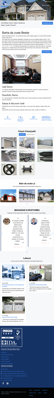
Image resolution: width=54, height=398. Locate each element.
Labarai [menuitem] (28, 8)
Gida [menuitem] (21, 5)
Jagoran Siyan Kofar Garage (9, 317)
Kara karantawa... (47, 51)
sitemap (31, 395)
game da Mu (37, 390)
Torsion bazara (5, 357)
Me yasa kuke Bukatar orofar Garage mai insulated (13, 285)
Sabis (39, 393)
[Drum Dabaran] (9, 169)
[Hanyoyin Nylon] (27, 169)
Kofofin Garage (5, 359)
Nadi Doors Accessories (7, 354)
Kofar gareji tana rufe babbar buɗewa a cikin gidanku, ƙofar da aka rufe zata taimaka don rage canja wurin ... (13, 290)
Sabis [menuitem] (21, 8)
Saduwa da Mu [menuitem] (35, 8)
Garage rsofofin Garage (7, 363)
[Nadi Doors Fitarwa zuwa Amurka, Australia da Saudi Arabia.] (8, 195)
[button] (52, 233)
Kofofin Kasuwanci (5, 361)
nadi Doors (4, 352)
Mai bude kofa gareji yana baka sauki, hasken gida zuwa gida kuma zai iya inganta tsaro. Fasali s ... (40, 288)
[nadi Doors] (9, 143)
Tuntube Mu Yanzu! (47, 23)
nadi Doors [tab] (22, 134)
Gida (30, 390)
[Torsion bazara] (45, 156)
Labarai (45, 393)
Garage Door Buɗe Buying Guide (38, 285)
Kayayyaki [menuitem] (36, 5)
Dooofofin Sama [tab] (30, 134)
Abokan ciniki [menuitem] (45, 5)
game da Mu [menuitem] (28, 5)
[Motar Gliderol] (27, 156)
